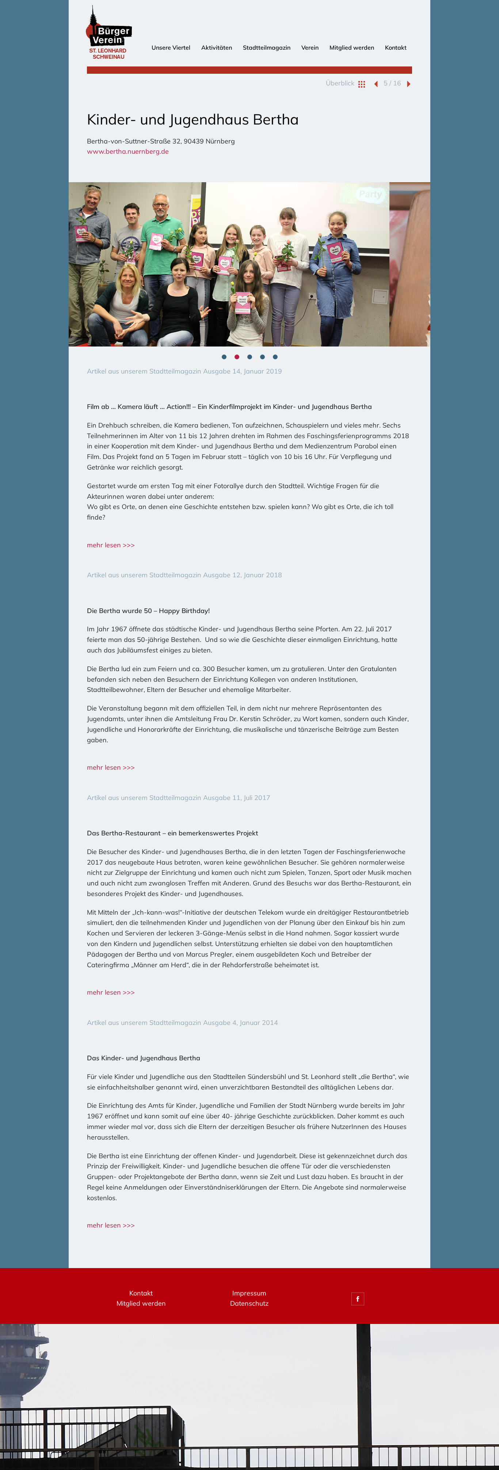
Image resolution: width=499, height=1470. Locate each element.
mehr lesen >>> (111, 545)
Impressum (249, 1293)
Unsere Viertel (171, 47)
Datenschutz (249, 1303)
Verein (310, 47)
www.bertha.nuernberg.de (128, 151)
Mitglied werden (352, 47)
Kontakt (396, 47)
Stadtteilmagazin (266, 47)
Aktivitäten (216, 47)
